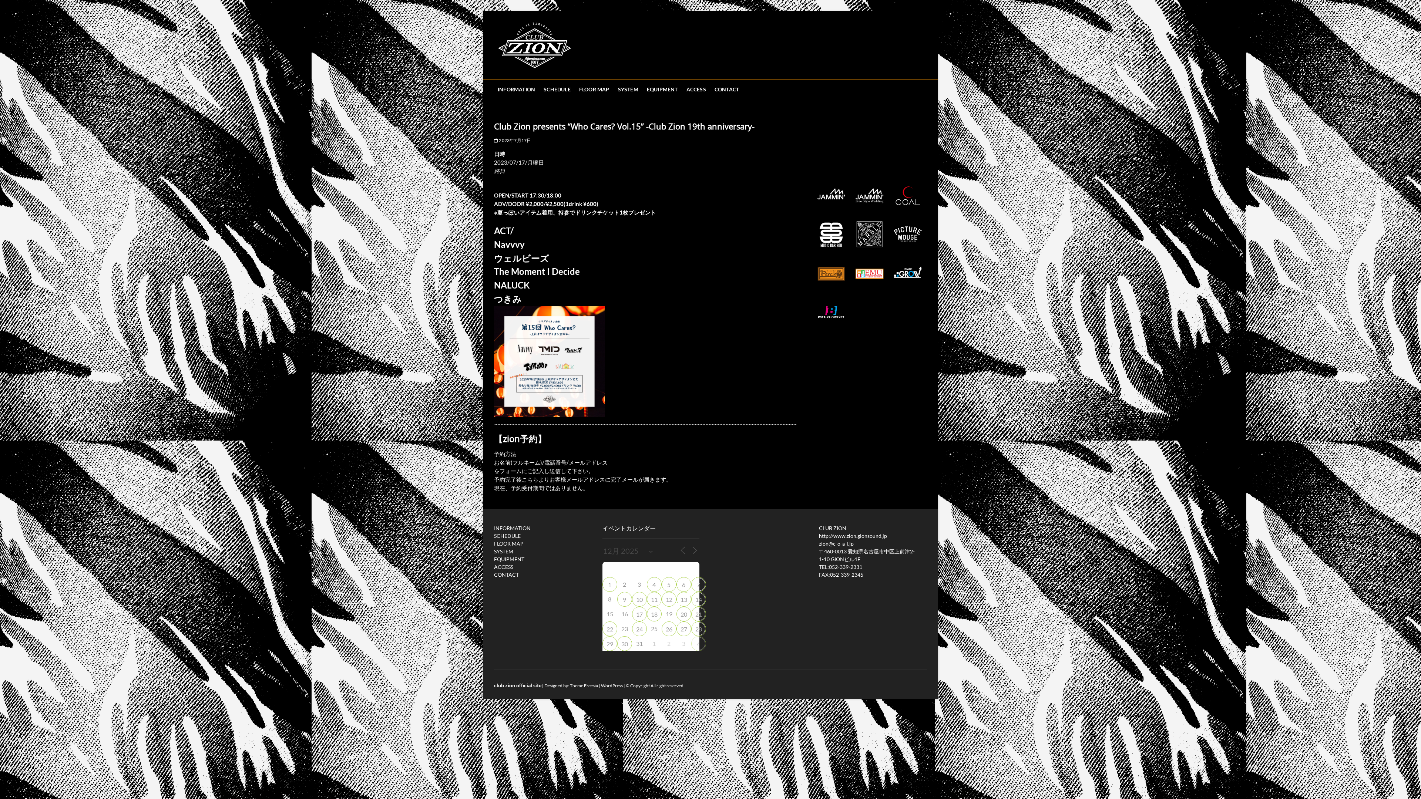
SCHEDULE (557, 89)
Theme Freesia (584, 685)
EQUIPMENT (662, 89)
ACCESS (696, 89)
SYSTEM (628, 89)
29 (610, 643)
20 (684, 614)
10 (639, 599)
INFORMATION (516, 89)
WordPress (612, 685)
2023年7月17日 (514, 140)
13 (684, 599)
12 (669, 599)
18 (654, 614)
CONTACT (727, 89)
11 (654, 599)
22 (610, 629)
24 (639, 629)
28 (698, 629)
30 (624, 643)
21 (698, 614)
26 (669, 629)
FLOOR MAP (594, 89)
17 (639, 614)
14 (698, 599)
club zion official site (517, 685)
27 (684, 629)
